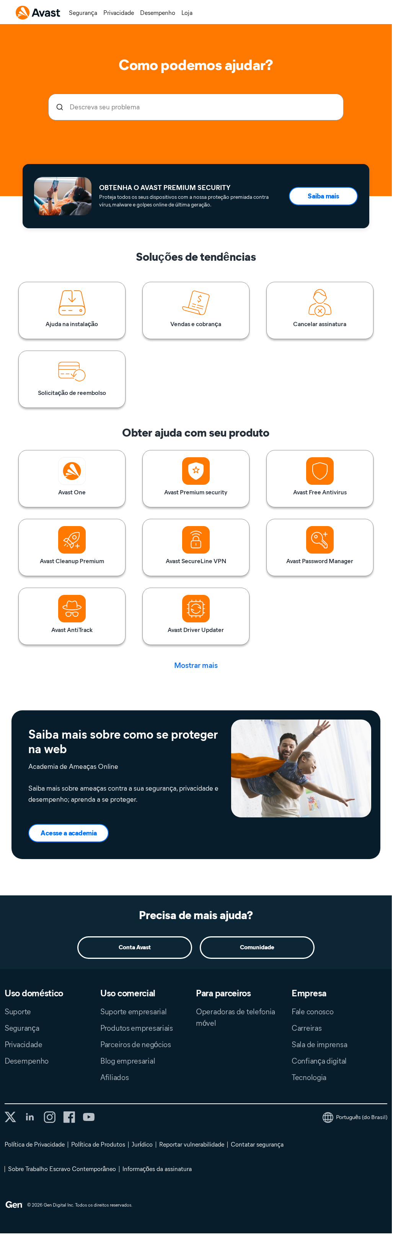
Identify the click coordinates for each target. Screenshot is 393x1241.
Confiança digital (319, 1061)
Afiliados (114, 1077)
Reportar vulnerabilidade (191, 1144)
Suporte (18, 1011)
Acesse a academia (68, 833)
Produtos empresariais (136, 1028)
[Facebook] (69, 1117)
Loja (186, 12)
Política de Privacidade (35, 1144)
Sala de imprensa (319, 1044)
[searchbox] (195, 107)
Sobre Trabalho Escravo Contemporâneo (62, 1169)
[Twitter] (10, 1117)
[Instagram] (49, 1117)
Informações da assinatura (157, 1169)
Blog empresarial (127, 1061)
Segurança (83, 12)
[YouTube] (89, 1117)
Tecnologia (309, 1077)
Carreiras (306, 1028)
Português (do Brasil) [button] (361, 1117)
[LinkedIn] (30, 1117)
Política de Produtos (98, 1144)
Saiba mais (323, 196)
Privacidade (118, 12)
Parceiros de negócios (135, 1044)
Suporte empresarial (133, 1011)
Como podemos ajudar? (196, 65)
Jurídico (142, 1144)
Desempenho (157, 12)
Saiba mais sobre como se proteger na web (123, 741)
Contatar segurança (257, 1144)
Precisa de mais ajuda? (196, 915)
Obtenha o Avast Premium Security (164, 188)
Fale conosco (312, 1011)
